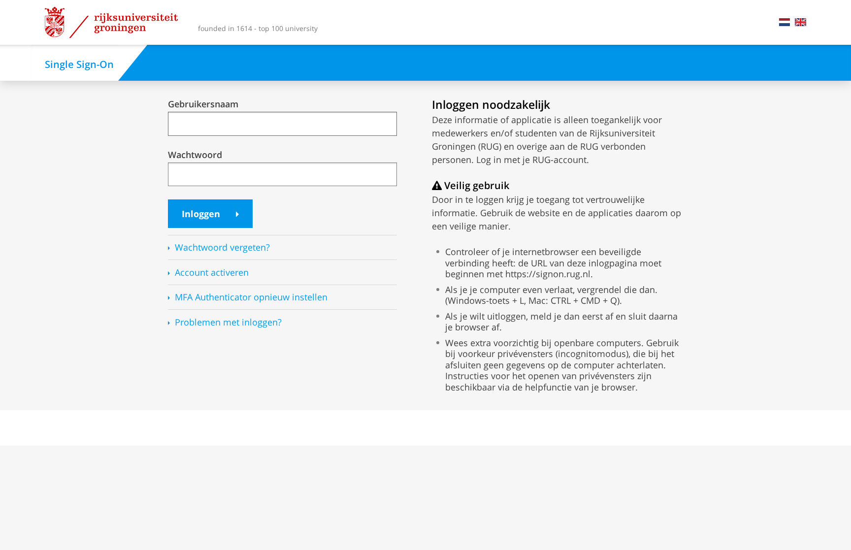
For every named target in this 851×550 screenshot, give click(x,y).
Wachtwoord (195, 155)
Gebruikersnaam (203, 104)
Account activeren (212, 272)
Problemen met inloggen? (228, 322)
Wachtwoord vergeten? (222, 247)
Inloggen (202, 214)
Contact (772, 22)
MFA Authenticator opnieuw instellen (251, 297)
